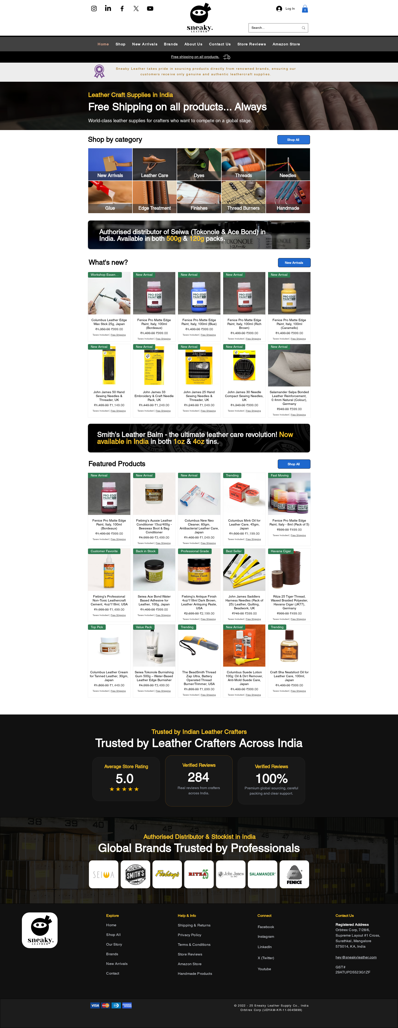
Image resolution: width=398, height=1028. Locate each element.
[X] (136, 8)
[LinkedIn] (108, 8)
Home (111, 925)
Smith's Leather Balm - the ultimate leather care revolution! (188, 434)
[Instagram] (94, 8)
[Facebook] (122, 8)
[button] (305, 8)
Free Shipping (118, 335)
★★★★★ (124, 789)
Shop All (113, 934)
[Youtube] (150, 8)
